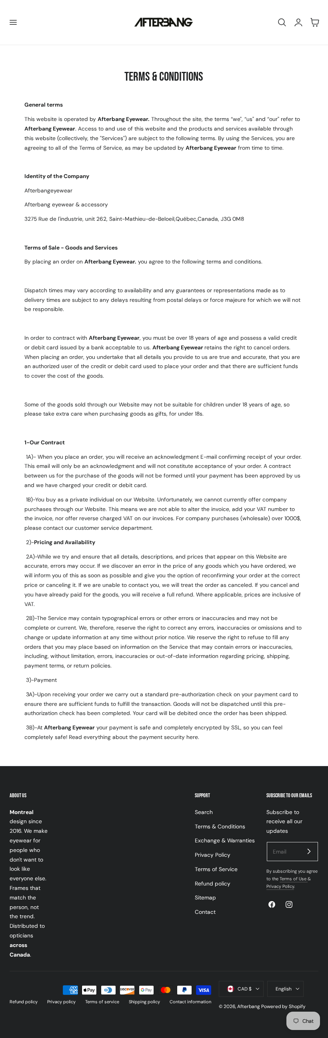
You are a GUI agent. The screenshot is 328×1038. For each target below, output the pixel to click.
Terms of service (102, 1001)
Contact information (190, 1001)
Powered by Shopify (283, 1006)
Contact (205, 911)
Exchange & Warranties (225, 840)
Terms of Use (294, 879)
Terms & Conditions (220, 826)
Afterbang (248, 1006)
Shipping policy (144, 1001)
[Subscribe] (308, 851)
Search (204, 812)
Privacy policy (61, 1001)
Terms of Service (216, 869)
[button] (13, 22)
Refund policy (212, 883)
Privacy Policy (212, 854)
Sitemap (205, 897)
